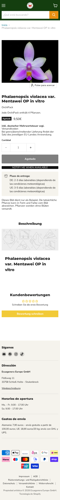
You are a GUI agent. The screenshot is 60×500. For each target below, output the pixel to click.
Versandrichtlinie (27, 483)
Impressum (24, 476)
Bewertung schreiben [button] (30, 314)
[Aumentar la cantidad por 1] (30, 147)
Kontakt (30, 486)
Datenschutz (9, 483)
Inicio (4, 25)
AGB (35, 476)
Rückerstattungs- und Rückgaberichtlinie (28, 479)
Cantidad (6, 140)
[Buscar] (53, 15)
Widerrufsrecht (46, 483)
